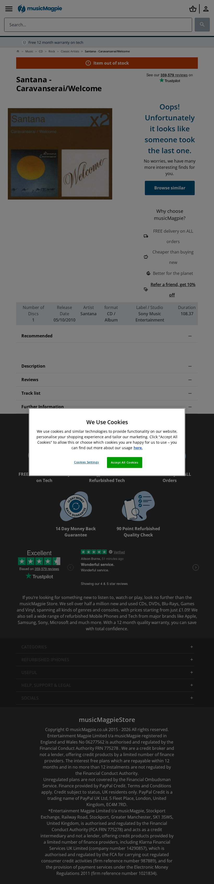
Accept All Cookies (124, 462)
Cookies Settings (86, 462)
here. (138, 447)
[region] (107, 442)
